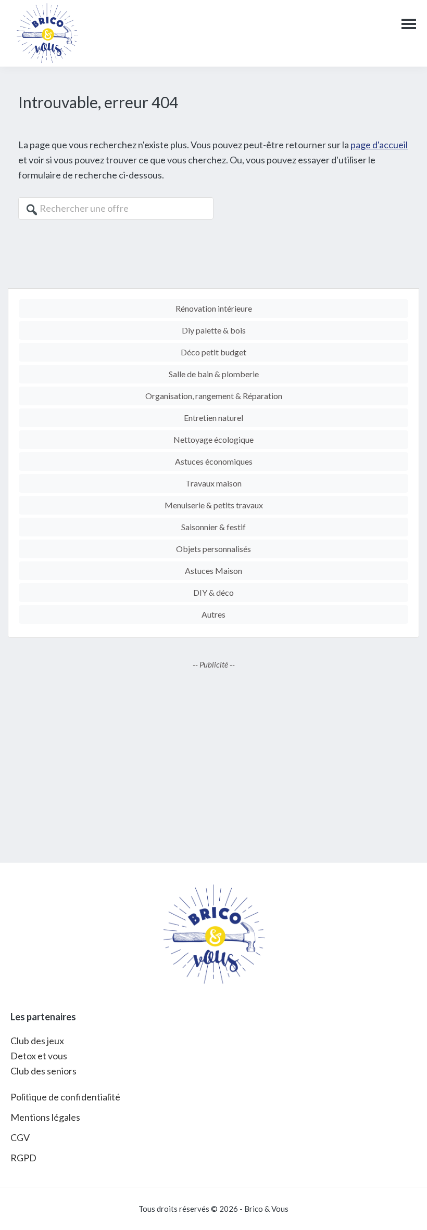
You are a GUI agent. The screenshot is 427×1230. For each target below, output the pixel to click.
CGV (20, 1137)
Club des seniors (43, 1071)
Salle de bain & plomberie (214, 374)
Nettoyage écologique (213, 439)
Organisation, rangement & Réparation (213, 396)
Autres (213, 614)
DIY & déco (213, 592)
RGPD (23, 1157)
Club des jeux (37, 1040)
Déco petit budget (213, 352)
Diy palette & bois (214, 330)
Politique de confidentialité (65, 1097)
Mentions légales (45, 1117)
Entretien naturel (213, 417)
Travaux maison (213, 483)
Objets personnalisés (213, 549)
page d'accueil (379, 144)
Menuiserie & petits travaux (214, 505)
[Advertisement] (213, 758)
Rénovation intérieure (213, 308)
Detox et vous (38, 1055)
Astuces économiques (214, 461)
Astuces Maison (213, 570)
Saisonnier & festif (213, 527)
